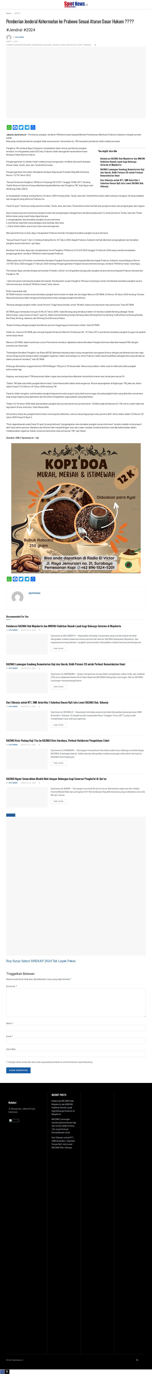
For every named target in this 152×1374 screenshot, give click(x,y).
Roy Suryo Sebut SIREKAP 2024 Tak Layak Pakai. (41, 961)
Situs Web (11, 1049)
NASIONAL (48, 45)
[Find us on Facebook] (133, 1360)
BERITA (17, 13)
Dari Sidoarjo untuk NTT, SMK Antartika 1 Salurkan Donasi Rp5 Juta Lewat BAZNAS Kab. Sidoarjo (122, 183)
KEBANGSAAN (37, 45)
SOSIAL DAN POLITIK (68, 45)
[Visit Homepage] (76, 4)
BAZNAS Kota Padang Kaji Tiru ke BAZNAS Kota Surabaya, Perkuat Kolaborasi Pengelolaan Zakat (57, 740)
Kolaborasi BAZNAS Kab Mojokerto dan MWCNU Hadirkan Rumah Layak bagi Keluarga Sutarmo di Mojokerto (122, 161)
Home (8, 13)
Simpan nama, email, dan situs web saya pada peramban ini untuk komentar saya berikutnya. (51, 1062)
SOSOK (79, 45)
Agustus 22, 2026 (28, 630)
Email (9, 1036)
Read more (60, 648)
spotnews (19, 37)
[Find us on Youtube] (145, 1360)
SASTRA (56, 45)
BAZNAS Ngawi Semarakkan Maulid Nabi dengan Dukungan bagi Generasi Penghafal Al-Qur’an (56, 779)
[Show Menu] (7, 4)
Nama (9, 1023)
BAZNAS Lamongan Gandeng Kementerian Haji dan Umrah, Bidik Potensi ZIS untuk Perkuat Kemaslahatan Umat (122, 172)
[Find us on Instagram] (141, 1360)
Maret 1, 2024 (12, 41)
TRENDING (87, 45)
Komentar (11, 986)
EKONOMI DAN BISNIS (23, 45)
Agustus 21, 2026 (28, 668)
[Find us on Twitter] (137, 1360)
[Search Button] (144, 4)
